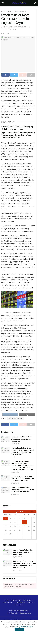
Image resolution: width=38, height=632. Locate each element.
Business (9, 11)
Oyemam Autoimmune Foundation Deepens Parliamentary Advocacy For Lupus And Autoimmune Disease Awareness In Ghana (22, 465)
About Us (30, 602)
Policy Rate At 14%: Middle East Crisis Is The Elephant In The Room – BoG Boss (22, 478)
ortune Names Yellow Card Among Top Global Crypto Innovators (21, 439)
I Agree (19, 629)
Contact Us (18, 605)
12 (24, 522)
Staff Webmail (20, 602)
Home (3, 11)
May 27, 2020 (5, 33)
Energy (7, 600)
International (27, 600)
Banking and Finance (20, 11)
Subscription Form (8, 602)
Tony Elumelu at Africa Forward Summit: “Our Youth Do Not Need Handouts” (22, 490)
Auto (19, 600)
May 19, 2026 (16, 494)
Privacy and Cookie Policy (24, 627)
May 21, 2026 (16, 483)
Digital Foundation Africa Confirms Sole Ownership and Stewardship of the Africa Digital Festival (18, 135)
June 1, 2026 (15, 472)
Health (14, 600)
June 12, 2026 (16, 444)
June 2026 (19, 512)
